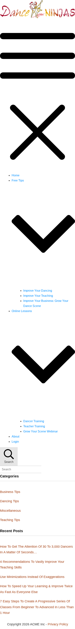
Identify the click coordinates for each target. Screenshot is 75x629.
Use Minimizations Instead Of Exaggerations (32, 577)
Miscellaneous (10, 510)
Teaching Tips (10, 520)
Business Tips (10, 492)
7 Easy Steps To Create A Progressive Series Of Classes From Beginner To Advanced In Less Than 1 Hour (37, 607)
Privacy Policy (58, 624)
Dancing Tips (9, 501)
